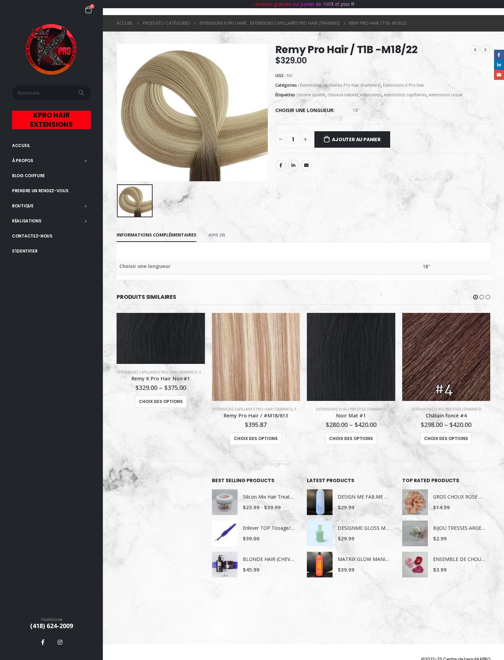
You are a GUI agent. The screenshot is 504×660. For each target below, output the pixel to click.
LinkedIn (293, 165)
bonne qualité (311, 95)
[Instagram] (60, 642)
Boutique (23, 206)
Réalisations (26, 221)
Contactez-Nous (32, 236)
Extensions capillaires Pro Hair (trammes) (340, 85)
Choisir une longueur (304, 110)
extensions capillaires (405, 95)
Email (306, 165)
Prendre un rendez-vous (40, 191)
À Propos (22, 160)
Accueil (21, 145)
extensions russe (446, 95)
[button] (475, 297)
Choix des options (161, 401)
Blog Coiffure (28, 176)
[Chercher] (82, 93)
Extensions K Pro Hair (403, 85)
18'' (356, 110)
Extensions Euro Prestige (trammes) (351, 409)
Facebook (280, 165)
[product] (161, 338)
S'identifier (24, 251)
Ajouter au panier (356, 139)
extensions (371, 95)
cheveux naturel (342, 95)
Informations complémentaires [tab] (156, 235)
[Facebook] (43, 642)
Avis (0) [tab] (216, 235)
